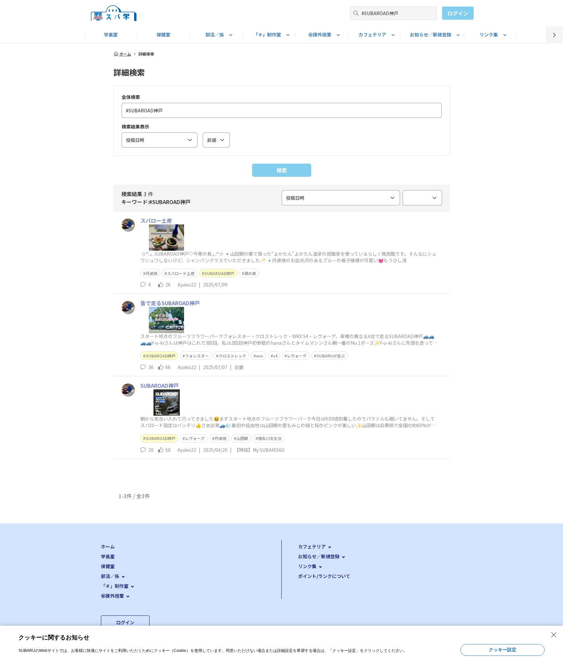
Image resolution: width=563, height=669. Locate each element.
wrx (259, 355)
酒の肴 (250, 273)
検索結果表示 (135, 126)
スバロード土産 (181, 273)
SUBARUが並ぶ (331, 355)
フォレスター (197, 355)
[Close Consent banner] (554, 635)
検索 (281, 170)
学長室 (111, 34)
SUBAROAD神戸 (219, 273)
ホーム (125, 54)
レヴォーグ (297, 355)
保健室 (163, 34)
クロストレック (232, 355)
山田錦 (242, 438)
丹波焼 (151, 273)
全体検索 (131, 97)
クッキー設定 (502, 649)
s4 (275, 355)
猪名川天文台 (270, 438)
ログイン (457, 13)
